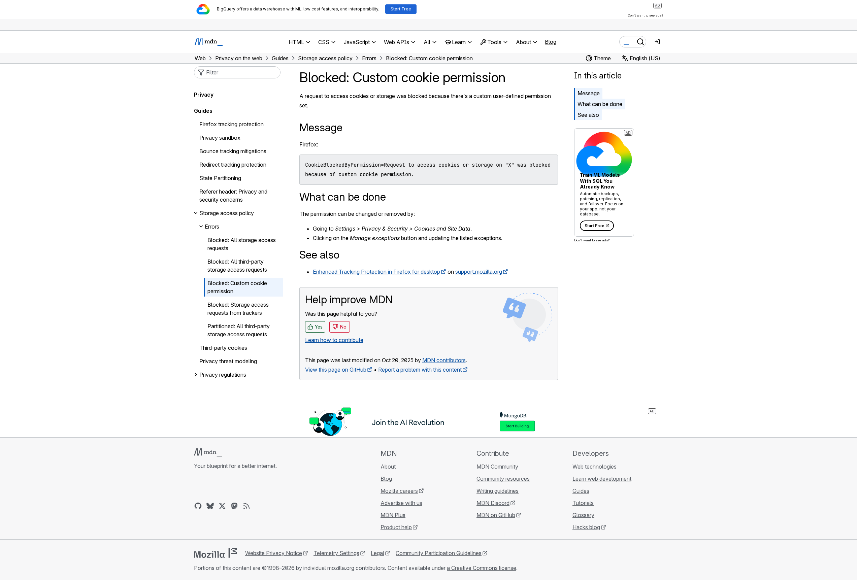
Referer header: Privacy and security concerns (233, 195)
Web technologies (594, 466)
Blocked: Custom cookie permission (237, 287)
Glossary (583, 515)
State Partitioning (220, 178)
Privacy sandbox (219, 137)
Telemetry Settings (336, 553)
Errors (212, 226)
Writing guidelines (497, 490)
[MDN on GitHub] (198, 506)
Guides (203, 110)
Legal (377, 553)
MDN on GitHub (495, 515)
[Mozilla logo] (215, 553)
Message (589, 93)
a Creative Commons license (481, 568)
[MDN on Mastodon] (234, 506)
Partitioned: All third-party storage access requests (238, 330)
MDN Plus (393, 515)
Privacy (203, 94)
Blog (550, 41)
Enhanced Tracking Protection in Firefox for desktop (376, 271)
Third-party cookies (223, 347)
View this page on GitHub (335, 369)
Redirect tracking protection (232, 164)
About (388, 466)
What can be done (600, 104)
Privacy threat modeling (228, 361)
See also (588, 114)
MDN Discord (492, 503)
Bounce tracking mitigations (232, 151)
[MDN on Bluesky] (210, 506)
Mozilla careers (399, 490)
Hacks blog (586, 527)
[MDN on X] (222, 506)
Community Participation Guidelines (439, 553)
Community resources (503, 478)
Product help (396, 527)
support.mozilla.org (478, 271)
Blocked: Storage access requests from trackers (238, 308)
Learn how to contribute (334, 340)
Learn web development (601, 478)
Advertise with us (401, 503)
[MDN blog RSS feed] (246, 506)
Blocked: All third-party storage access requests (237, 265)
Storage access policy (226, 213)
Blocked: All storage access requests (241, 244)
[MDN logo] (208, 452)
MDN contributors (444, 360)
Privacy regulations (222, 374)
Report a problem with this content (420, 369)
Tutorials (583, 503)
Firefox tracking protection (231, 124)
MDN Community (497, 466)
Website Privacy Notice (273, 553)
